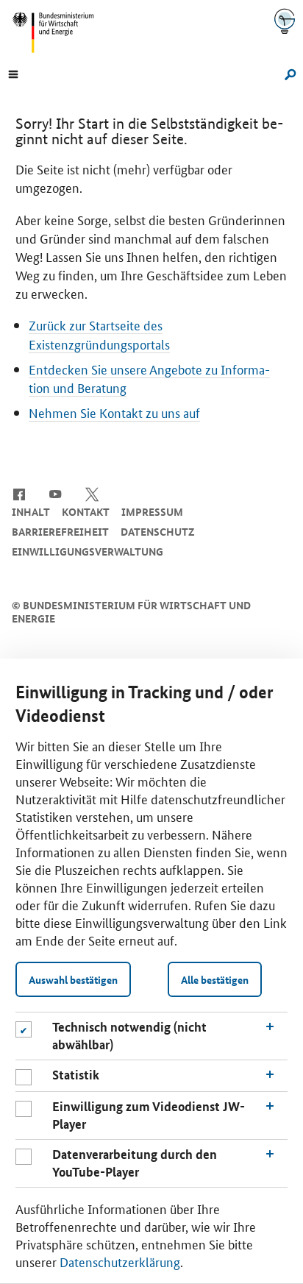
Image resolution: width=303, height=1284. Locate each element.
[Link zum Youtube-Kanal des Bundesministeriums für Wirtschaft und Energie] (56, 493)
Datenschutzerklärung (120, 1261)
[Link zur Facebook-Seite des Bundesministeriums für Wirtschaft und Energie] (19, 493)
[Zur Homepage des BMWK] (59, 32)
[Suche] (288, 73)
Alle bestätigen (215, 979)
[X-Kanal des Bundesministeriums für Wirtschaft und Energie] (92, 493)
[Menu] (13, 73)
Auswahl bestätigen (73, 979)
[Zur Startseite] (284, 21)
